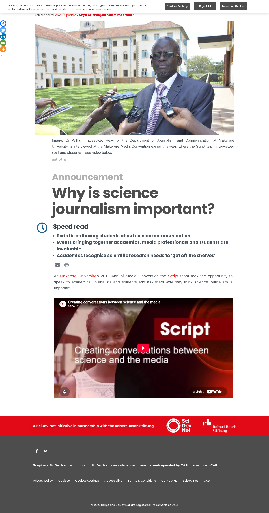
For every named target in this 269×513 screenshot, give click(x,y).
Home (57, 15)
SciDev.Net (58, 465)
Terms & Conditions (142, 481)
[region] (134, 6)
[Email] (3, 43)
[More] (3, 49)
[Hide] (1, 55)
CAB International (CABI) (200, 465)
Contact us (169, 481)
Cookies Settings (177, 6)
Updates (70, 15)
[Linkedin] (3, 36)
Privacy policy (43, 481)
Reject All (205, 6)
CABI (207, 481)
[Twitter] (3, 30)
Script (173, 276)
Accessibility (113, 481)
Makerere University (78, 276)
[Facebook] (3, 23)
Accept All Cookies (233, 6)
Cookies (64, 481)
